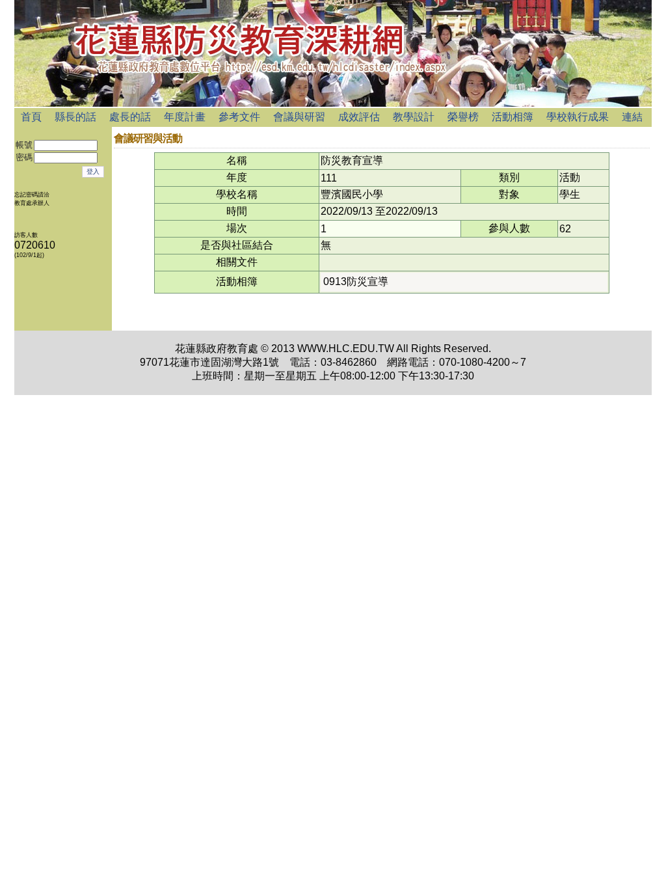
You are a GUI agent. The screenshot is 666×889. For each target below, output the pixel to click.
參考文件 (239, 116)
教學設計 (413, 116)
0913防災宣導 (355, 281)
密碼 (24, 157)
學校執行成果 (577, 116)
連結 (632, 116)
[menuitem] (31, 117)
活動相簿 (512, 116)
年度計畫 (185, 116)
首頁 (31, 116)
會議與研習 (299, 116)
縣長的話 (75, 116)
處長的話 (130, 116)
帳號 (24, 145)
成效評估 (359, 116)
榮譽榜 (463, 116)
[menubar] (331, 117)
